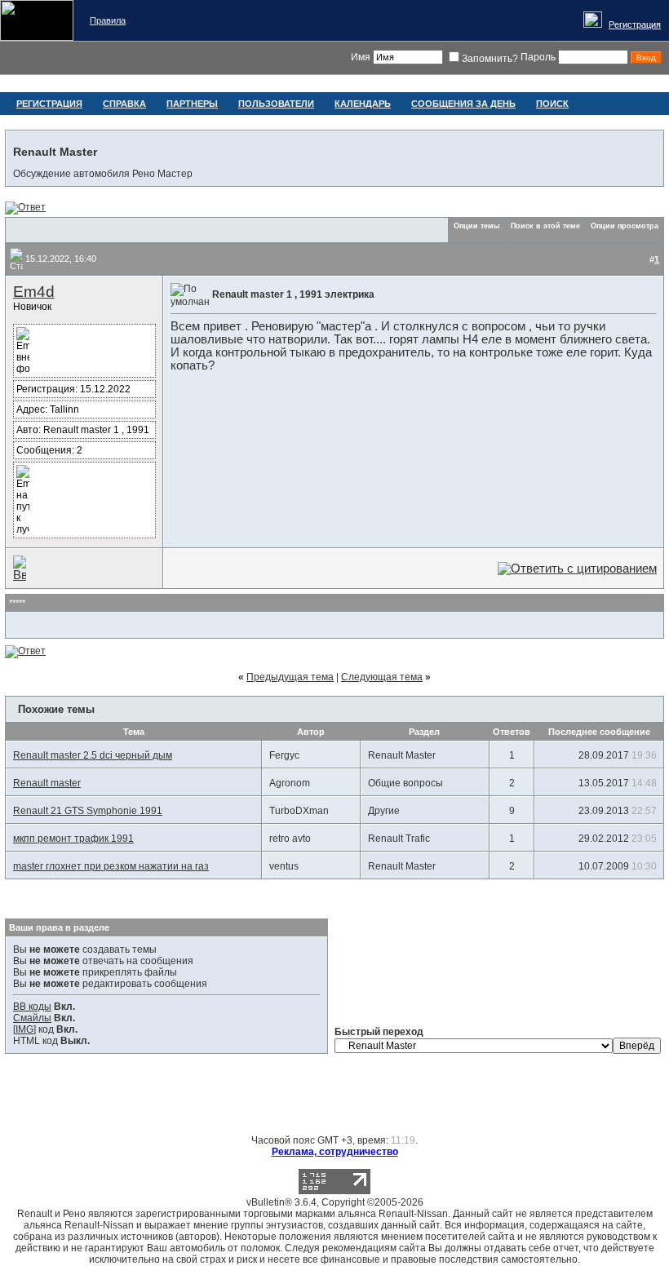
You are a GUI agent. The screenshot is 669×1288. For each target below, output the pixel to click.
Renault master (47, 783)
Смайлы (32, 1018)
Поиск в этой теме (545, 226)
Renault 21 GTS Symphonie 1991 (87, 811)
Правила (108, 20)
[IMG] (24, 1029)
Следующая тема (382, 677)
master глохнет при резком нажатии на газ (111, 866)
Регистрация (635, 24)
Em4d (34, 291)
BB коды (32, 1006)
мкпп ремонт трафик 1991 (73, 838)
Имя (360, 57)
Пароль (538, 57)
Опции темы (477, 226)
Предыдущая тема (290, 677)
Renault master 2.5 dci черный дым (92, 755)
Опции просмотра (624, 226)
